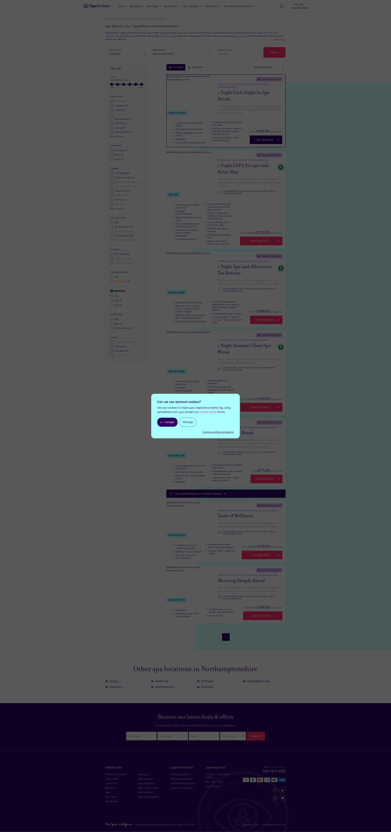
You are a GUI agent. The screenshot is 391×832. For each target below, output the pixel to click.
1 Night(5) (120, 110)
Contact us (111, 783)
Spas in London (146, 783)
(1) (123, 226)
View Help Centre (300, 7)
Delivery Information (181, 778)
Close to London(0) (125, 342)
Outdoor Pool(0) (123, 195)
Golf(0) (118, 204)
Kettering (161, 681)
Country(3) (120, 346)
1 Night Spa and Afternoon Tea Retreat (245, 269)
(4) (120, 304)
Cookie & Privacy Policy (182, 783)
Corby (113, 681)
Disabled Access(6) (124, 177)
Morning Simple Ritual (241, 580)
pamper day (166, 36)
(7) (128, 281)
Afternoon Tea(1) (123, 132)
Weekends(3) (121, 105)
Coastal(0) (120, 355)
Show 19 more (116, 136)
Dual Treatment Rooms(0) (128, 182)
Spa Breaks (111, 801)
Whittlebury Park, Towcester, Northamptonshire (243, 159)
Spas (108, 792)
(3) (121, 150)
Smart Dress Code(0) (126, 186)
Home (108, 18)
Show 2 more (116, 208)
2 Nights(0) (120, 114)
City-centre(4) (122, 350)
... (278, 39)
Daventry (116, 687)
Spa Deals (120, 18)
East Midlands (136, 18)
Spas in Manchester (148, 787)
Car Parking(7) (122, 173)
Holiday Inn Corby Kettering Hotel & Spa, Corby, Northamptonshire (243, 86)
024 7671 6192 (274, 771)
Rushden (207, 687)
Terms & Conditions (180, 774)
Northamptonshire (156, 18)
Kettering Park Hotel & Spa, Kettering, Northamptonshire (248, 427)
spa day (243, 36)
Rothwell (207, 681)
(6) (124, 235)
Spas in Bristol (145, 792)
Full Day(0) (120, 101)
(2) (119, 154)
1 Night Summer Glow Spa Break (244, 348)
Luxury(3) (120, 127)
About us (110, 787)
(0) (124, 231)
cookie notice (208, 412)
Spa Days (143, 774)
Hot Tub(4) (120, 199)
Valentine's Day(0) (124, 262)
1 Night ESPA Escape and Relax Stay (243, 168)
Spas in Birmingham (148, 796)
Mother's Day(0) (123, 258)
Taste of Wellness (235, 516)
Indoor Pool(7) (122, 190)
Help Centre (111, 778)
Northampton (164, 687)
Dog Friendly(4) (123, 118)
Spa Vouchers (145, 778)
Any (117, 222)
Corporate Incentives (181, 787)
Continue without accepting (218, 432)
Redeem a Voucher (115, 774)
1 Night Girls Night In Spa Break (244, 95)
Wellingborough (258, 681)
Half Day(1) (120, 123)
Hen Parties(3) (122, 254)
